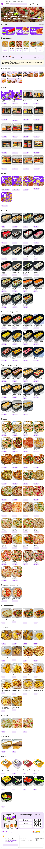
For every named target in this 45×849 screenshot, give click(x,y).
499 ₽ (25, 398)
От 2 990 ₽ (36, 188)
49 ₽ (3, 773)
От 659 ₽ (36, 515)
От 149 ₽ (25, 275)
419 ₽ (14, 659)
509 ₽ (25, 291)
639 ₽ (3, 622)
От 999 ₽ (4, 103)
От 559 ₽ (15, 483)
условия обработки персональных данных (11, 841)
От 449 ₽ (36, 483)
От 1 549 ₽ (15, 152)
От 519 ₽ (36, 467)
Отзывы (14, 1)
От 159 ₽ (36, 275)
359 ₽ (35, 259)
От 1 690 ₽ (36, 152)
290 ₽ (3, 751)
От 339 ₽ (15, 275)
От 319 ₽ (4, 328)
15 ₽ (35, 789)
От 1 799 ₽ (26, 189)
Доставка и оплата (20, 1)
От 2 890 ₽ (36, 168)
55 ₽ (3, 806)
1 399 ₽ (25, 643)
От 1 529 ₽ (4, 152)
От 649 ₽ (15, 532)
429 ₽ (14, 694)
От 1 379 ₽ (4, 136)
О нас (10, 1)
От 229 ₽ (4, 291)
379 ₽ (3, 711)
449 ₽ (25, 731)
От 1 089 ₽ (4, 119)
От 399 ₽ (15, 226)
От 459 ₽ (4, 275)
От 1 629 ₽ (26, 152)
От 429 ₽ (15, 467)
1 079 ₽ (14, 643)
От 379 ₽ (25, 414)
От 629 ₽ (4, 435)
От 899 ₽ (36, 103)
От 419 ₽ (36, 360)
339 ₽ (35, 694)
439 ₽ (3, 660)
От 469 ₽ (25, 467)
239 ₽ (35, 643)
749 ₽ (25, 660)
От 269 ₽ (25, 226)
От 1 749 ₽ (15, 601)
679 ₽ (14, 622)
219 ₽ (3, 676)
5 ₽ (13, 789)
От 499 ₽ (4, 499)
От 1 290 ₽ (26, 119)
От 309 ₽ (4, 242)
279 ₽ (3, 226)
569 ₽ (14, 710)
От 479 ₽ (4, 515)
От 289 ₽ (4, 307)
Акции (7, 1)
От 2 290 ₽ (15, 168)
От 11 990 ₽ (4, 205)
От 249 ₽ (36, 226)
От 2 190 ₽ (4, 168)
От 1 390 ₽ (36, 136)
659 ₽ (35, 622)
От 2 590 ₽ (26, 168)
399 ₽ (3, 731)
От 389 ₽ (4, 397)
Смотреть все (41, 24)
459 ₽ (25, 676)
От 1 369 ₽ (36, 119)
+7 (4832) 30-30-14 (12, 832)
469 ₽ (35, 676)
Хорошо (10, 845)
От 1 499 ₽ (15, 103)
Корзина (40, 3)
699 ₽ (35, 291)
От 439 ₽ (25, 259)
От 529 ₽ (15, 435)
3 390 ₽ (5, 189)
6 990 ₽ (16, 189)
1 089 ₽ (3, 643)
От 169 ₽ (14, 242)
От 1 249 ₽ (4, 601)
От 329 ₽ (36, 328)
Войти (33, 4)
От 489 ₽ (15, 291)
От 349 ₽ (25, 328)
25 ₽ (3, 789)
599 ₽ (35, 660)
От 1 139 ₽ (15, 120)
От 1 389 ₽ (26, 136)
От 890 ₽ (25, 103)
